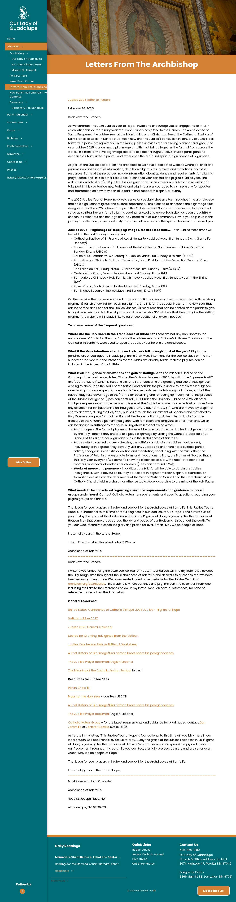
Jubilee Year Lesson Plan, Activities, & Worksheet (102, 644)
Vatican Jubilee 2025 (83, 618)
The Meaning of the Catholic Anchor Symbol (99, 670)
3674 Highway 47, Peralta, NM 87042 (205, 864)
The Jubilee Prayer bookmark (89, 714)
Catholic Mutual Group (84, 722)
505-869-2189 (189, 850)
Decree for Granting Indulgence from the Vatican (103, 636)
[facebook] (22, 892)
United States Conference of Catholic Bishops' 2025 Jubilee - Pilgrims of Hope (124, 610)
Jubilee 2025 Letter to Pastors (89, 100)
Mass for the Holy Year (84, 696)
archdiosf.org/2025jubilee (86, 584)
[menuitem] (35, 39)
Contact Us (188, 844)
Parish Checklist (79, 688)
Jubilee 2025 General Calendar (90, 627)
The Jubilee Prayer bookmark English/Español (100, 662)
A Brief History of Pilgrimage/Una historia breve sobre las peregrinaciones (121, 653)
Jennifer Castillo (97, 727)
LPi (154, 890)
